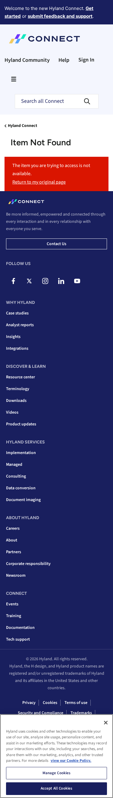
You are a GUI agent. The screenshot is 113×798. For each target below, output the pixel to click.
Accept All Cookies (56, 788)
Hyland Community (27, 60)
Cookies (50, 703)
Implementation (21, 453)
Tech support (18, 639)
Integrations (17, 348)
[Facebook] (13, 281)
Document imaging (23, 500)
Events (12, 604)
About (11, 540)
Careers (13, 528)
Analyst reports (20, 325)
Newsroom (16, 575)
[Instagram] (45, 281)
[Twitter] (29, 281)
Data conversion (21, 488)
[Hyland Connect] (44, 39)
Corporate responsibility (28, 564)
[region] (56, 756)
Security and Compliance (40, 713)
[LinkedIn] (61, 281)
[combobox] (57, 101)
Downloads (16, 401)
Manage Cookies (56, 773)
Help (63, 60)
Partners (13, 552)
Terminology (17, 389)
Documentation (20, 628)
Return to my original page (39, 182)
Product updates (21, 424)
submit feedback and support (60, 16)
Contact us (56, 244)
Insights (13, 337)
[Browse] (14, 79)
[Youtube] (77, 281)
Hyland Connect (22, 126)
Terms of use (75, 703)
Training (13, 616)
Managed (14, 465)
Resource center (20, 377)
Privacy (29, 703)
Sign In (86, 60)
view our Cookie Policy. (71, 760)
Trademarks (81, 713)
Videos (12, 412)
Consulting (16, 476)
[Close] (105, 722)
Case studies (17, 313)
